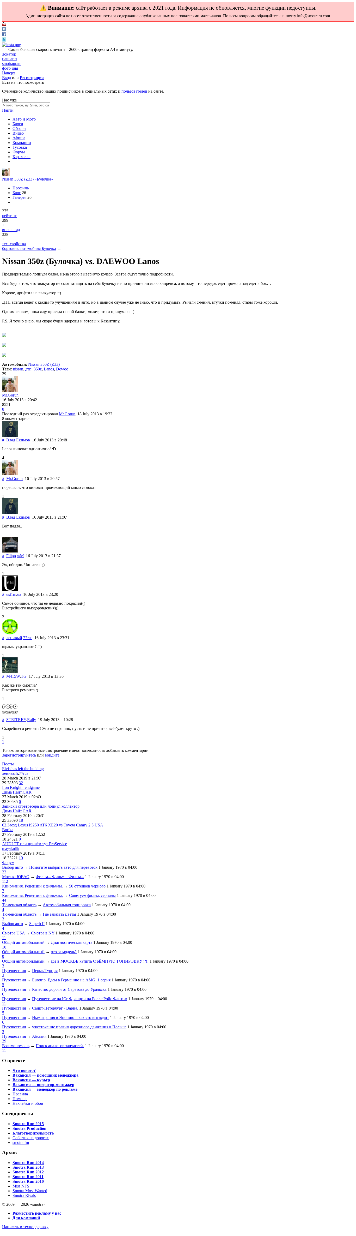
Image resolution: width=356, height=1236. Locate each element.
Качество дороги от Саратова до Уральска (69, 989)
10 (4, 947)
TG (24, 676)
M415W (13, 676)
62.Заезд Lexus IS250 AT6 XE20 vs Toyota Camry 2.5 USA (52, 825)
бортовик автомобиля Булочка (29, 248)
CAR (27, 792)
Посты (8, 764)
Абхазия (39, 1036)
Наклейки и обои (28, 1103)
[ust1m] (10, 589)
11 (4, 937)
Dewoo (62, 369)
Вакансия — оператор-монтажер (43, 1084)
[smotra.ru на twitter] (4, 40)
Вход (6, 77)
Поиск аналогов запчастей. (60, 1045)
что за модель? (64, 952)
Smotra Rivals (24, 1195)
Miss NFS (21, 1186)
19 (21, 858)
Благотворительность (33, 1133)
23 (4, 872)
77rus (27, 637)
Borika (7, 829)
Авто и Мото (24, 119)
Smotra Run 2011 (28, 1176)
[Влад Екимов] (10, 435)
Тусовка (20, 147)
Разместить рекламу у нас (37, 1213)
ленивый (14, 637)
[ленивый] (10, 633)
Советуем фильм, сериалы (92, 895)
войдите (52, 755)
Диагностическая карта (71, 942)
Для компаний (26, 1218)
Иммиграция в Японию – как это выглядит (70, 1017)
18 (21, 820)
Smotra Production (29, 1128)
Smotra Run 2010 (28, 1181)
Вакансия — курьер (31, 1080)
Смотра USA (13, 933)
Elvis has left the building (23, 768)
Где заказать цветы (59, 914)
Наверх (8, 73)
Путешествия (14, 970)
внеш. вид (11, 229)
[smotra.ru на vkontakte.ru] (4, 29)
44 (4, 900)
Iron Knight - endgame (21, 787)
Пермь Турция (45, 970)
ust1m (11, 594)
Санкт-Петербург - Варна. (55, 1008)
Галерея (19, 197)
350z (38, 369)
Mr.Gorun (10, 395)
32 (21, 783)
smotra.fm (21, 1142)
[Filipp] (10, 551)
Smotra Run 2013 (28, 1167)
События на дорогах (31, 1138)
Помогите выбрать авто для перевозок (63, 867)
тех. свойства (14, 244)
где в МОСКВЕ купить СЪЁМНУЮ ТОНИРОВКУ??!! (100, 961)
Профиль (21, 188)
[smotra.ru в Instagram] (11, 45)
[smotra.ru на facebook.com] (4, 35)
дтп (28, 369)
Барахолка (21, 156)
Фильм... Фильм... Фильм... (60, 876)
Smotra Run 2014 (28, 1162)
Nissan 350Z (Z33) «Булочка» (27, 179)
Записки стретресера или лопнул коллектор (40, 806)
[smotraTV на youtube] (4, 24)
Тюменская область (19, 905)
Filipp (11, 556)
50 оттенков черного (87, 886)
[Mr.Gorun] (6, 174)
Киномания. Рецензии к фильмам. (32, 886)
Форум (19, 152)
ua (19, 594)
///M (20, 556)
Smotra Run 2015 (28, 1123)
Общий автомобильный (23, 942)
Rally (31, 719)
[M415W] (10, 671)
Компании (22, 142)
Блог (17, 192)
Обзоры (19, 128)
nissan (18, 369)
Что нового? (24, 1070)
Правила (20, 1094)
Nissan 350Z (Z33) (44, 364)
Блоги (18, 124)
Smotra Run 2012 (28, 1172)
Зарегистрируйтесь (19, 755)
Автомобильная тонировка (67, 905)
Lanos (49, 369)
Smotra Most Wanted (30, 1191)
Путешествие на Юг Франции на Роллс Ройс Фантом (79, 999)
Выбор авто (12, 867)
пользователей (134, 91)
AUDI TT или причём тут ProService (34, 844)
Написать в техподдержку (25, 1227)
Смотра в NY (42, 933)
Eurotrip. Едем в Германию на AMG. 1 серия (71, 980)
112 (5, 881)
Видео (18, 133)
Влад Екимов (18, 440)
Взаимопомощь (15, 1045)
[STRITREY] (10, 715)
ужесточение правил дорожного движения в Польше (79, 1027)
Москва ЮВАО (15, 876)
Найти (8, 110)
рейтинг (9, 215)
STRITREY (16, 719)
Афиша (19, 138)
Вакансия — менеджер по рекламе (45, 1089)
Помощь (20, 1098)
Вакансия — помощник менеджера (45, 1075)
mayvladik (10, 848)
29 (4, 1041)
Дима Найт (12, 792)
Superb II (37, 923)
